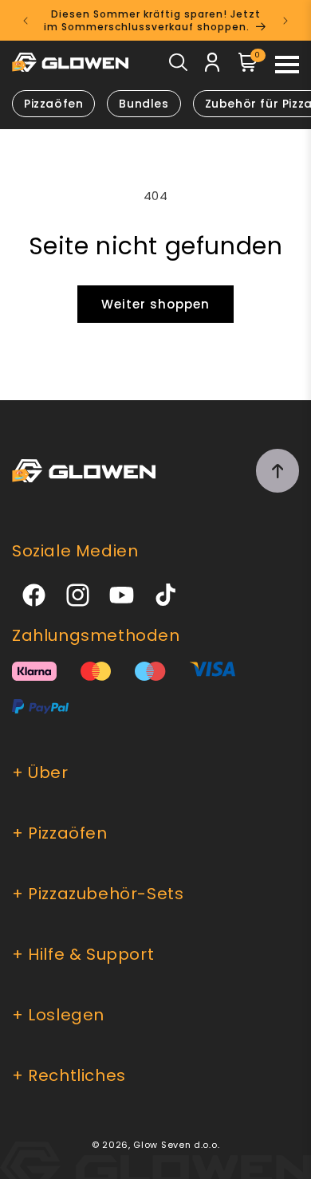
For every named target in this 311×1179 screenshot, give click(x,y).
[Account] (212, 65)
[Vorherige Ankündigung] (25, 20)
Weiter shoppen (155, 304)
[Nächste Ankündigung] (285, 20)
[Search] (178, 65)
